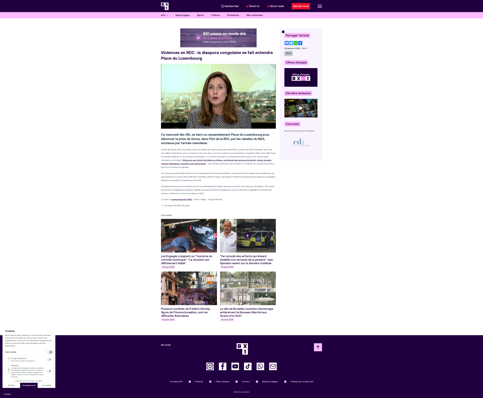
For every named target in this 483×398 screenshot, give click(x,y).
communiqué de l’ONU (181, 199)
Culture (215, 15)
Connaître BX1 (176, 381)
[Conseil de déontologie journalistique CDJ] (300, 142)
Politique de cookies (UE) (302, 381)
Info (163, 15)
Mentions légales (270, 381)
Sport (200, 15)
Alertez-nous (301, 6)
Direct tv (254, 6)
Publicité (199, 381)
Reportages (183, 15)
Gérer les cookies (242, 391)
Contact (246, 381)
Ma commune (255, 15)
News (288, 53)
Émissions (233, 15)
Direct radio (277, 6)
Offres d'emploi (222, 381)
